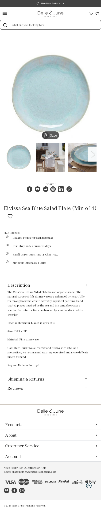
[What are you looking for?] (5, 24)
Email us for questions (27, 254)
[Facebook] (29, 189)
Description (19, 285)
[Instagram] (53, 189)
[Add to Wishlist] (10, 215)
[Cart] (91, 13)
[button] (89, 485)
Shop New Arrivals (50, 3)
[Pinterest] (69, 189)
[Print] (45, 189)
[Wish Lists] (97, 13)
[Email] (37, 189)
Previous (7, 154)
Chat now (51, 254)
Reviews (15, 388)
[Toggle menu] (6, 13)
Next (92, 154)
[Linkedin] (61, 189)
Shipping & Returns (26, 379)
